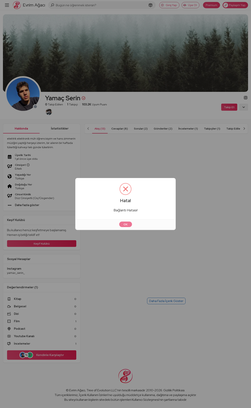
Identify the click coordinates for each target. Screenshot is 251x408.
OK (126, 224)
